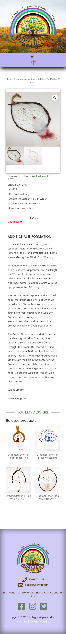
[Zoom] (55, 98)
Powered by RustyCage (33, 621)
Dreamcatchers (21, 79)
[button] (32, 57)
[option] (33, 119)
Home (9, 79)
